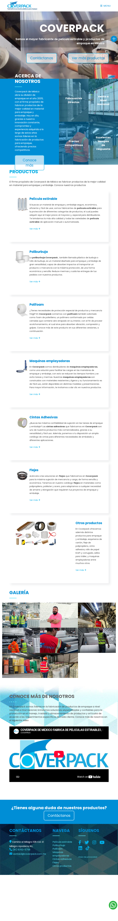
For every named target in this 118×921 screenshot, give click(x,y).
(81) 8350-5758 (21, 849)
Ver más (33, 228)
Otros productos (89, 523)
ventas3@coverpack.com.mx (29, 854)
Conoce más (29, 163)
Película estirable (43, 199)
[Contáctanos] (114, 39)
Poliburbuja (38, 252)
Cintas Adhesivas (43, 417)
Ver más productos (88, 58)
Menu (107, 5)
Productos (23, 171)
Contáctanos (41, 58)
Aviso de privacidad (87, 857)
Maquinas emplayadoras (49, 361)
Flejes (33, 470)
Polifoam (36, 304)
